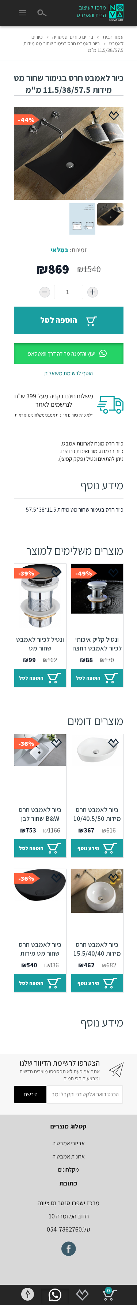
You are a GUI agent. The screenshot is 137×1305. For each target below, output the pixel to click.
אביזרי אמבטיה (69, 1143)
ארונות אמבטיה (69, 1156)
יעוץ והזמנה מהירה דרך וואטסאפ (61, 353)
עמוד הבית (113, 37)
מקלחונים (68, 1169)
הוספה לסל (58, 320)
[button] (68, 353)
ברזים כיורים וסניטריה (72, 37)
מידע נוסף (88, 848)
